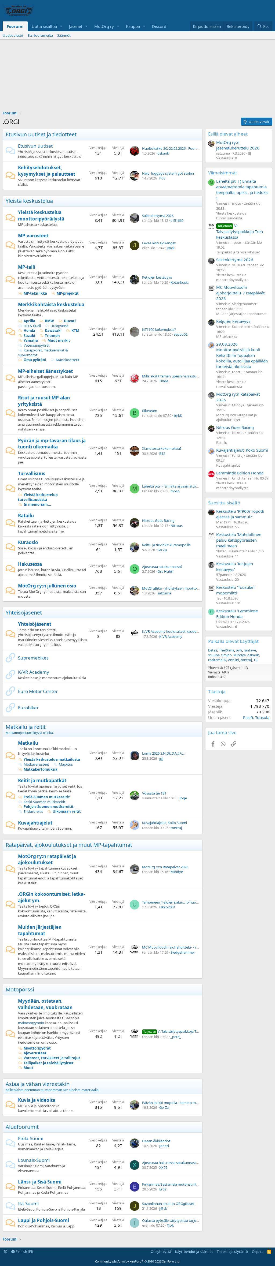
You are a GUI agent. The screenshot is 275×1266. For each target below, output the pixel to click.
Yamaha (31, 340)
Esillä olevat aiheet (228, 134)
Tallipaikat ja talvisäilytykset (49, 1063)
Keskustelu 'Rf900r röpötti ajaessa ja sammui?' (240, 513)
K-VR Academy (170, 636)
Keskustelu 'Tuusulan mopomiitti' (235, 590)
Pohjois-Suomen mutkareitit (49, 806)
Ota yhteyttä (161, 1251)
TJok (170, 1225)
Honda (29, 330)
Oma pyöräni (35, 359)
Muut (28, 1067)
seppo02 (180, 334)
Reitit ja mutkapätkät (42, 780)
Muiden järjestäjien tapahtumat (39, 930)
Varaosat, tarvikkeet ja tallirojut (52, 1057)
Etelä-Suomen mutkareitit (47, 797)
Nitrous (177, 525)
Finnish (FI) (24, 1251)
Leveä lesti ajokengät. (159, 243)
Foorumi (15, 26)
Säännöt (64, 35)
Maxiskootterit (67, 359)
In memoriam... (37, 504)
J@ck (171, 247)
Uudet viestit (13, 35)
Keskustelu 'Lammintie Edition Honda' (237, 613)
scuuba (214, 655)
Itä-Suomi (28, 1203)
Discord (159, 26)
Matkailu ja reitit (26, 727)
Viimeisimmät (222, 173)
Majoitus (66, 764)
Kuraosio (28, 542)
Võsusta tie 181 (154, 793)
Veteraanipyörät (37, 345)
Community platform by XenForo (137, 1261)
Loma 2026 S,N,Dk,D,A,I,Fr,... (163, 753)
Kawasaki (53, 330)
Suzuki (29, 335)
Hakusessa (30, 564)
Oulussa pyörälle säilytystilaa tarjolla (171, 1220)
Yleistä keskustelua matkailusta (52, 759)
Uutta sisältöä (44, 26)
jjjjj (161, 758)
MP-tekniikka (35, 293)
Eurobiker (28, 708)
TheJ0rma (226, 650)
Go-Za (162, 549)
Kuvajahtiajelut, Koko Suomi (164, 822)
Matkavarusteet (36, 764)
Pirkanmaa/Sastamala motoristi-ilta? (171, 1184)
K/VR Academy (33, 672)
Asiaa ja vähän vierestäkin (38, 1084)
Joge (183, 798)
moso (175, 491)
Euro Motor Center (38, 691)
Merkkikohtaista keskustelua (51, 304)
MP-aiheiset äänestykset (45, 371)
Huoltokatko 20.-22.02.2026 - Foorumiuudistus (179, 148)
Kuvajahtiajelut (35, 823)
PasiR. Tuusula (256, 717)
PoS (162, 178)
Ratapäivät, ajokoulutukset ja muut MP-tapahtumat (69, 844)
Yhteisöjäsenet (24, 612)
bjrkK (178, 415)
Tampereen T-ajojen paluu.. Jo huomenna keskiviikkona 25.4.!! (191, 902)
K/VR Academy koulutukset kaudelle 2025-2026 (179, 631)
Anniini (233, 659)
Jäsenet (75, 26)
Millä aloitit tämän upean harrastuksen (173, 376)
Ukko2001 (167, 907)
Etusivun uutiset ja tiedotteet (41, 134)
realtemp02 (217, 659)
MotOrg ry (104, 26)
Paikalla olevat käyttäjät (233, 641)
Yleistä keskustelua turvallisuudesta (38, 497)
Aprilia (29, 321)
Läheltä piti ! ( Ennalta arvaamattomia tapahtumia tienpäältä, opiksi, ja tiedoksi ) (242, 189)
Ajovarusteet (35, 1053)
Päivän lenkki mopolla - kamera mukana (174, 1102)
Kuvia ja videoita (36, 1100)
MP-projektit (68, 293)
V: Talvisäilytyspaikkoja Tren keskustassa (182, 1031)
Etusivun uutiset (35, 146)
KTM (75, 330)
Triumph (52, 335)
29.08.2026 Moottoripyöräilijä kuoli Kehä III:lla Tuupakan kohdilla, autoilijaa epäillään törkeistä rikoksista (242, 355)
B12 (162, 453)
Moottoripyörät (37, 1048)
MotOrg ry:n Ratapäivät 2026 (165, 866)
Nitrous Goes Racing (158, 520)
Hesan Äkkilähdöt (156, 1140)
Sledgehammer (183, 952)
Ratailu (26, 515)
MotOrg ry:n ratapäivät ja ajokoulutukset (47, 859)
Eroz (162, 1189)
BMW (49, 321)
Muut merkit (59, 340)
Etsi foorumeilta (40, 35)
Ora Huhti (165, 571)
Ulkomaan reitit (67, 811)
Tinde (163, 381)
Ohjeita (257, 1251)
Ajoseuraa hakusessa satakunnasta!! (171, 1162)
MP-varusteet (33, 236)
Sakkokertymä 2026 (157, 215)
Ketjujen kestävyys (157, 277)
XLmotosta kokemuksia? (162, 448)
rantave (250, 650)
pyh (239, 650)
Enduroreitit (33, 811)
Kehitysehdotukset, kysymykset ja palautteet (46, 170)
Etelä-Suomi (30, 1138)
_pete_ (176, 1036)
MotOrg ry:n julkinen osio (47, 586)
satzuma (164, 593)
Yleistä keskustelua (29, 200)
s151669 (177, 220)
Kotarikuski (180, 282)
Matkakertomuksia (40, 769)
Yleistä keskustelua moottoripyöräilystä (41, 215)
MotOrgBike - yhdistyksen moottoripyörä (175, 588)
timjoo (226, 655)
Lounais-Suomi (34, 1160)
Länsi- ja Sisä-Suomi (39, 1182)
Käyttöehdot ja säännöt (194, 1251)
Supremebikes (33, 658)
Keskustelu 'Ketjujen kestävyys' (234, 566)
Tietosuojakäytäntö (232, 1251)
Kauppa (133, 26)
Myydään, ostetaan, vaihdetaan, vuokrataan (45, 1004)
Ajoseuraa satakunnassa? (162, 566)
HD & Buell (32, 325)
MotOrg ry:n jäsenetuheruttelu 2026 (237, 145)
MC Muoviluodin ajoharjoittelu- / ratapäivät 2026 (181, 947)
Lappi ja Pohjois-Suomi (43, 1220)
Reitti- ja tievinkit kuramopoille (166, 544)
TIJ (256, 659)
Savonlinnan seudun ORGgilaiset (168, 1203)
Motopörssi (20, 989)
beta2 (212, 650)
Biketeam (149, 410)
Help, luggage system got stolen (168, 173)
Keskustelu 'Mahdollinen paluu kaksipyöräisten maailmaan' (238, 540)
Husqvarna (59, 325)
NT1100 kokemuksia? (159, 329)
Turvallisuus (31, 473)
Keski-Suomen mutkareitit (44, 801)
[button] (61, 26)
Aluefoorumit (22, 1126)
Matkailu (28, 743)
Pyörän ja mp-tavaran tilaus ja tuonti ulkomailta (52, 443)
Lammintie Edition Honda (239, 472)
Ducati (70, 321)
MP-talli (26, 267)
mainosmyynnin (31, 1022)
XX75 (163, 1167)
